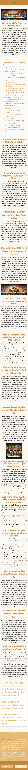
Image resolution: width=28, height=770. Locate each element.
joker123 (4, 759)
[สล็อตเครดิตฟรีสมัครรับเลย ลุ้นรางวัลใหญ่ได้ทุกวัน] (15, 2)
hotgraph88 (13, 755)
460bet (21, 757)
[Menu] (2, 3)
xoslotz (23, 753)
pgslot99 (15, 757)
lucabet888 (21, 755)
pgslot (10, 32)
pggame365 (7, 757)
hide (11, 60)
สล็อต (3, 29)
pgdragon (5, 755)
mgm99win (15, 753)
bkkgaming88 (6, 753)
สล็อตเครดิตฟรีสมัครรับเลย (8, 739)
